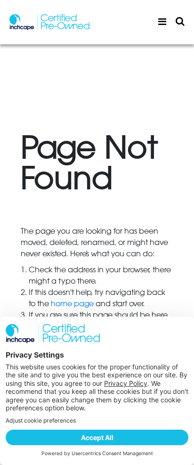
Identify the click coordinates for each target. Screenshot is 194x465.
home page (72, 304)
